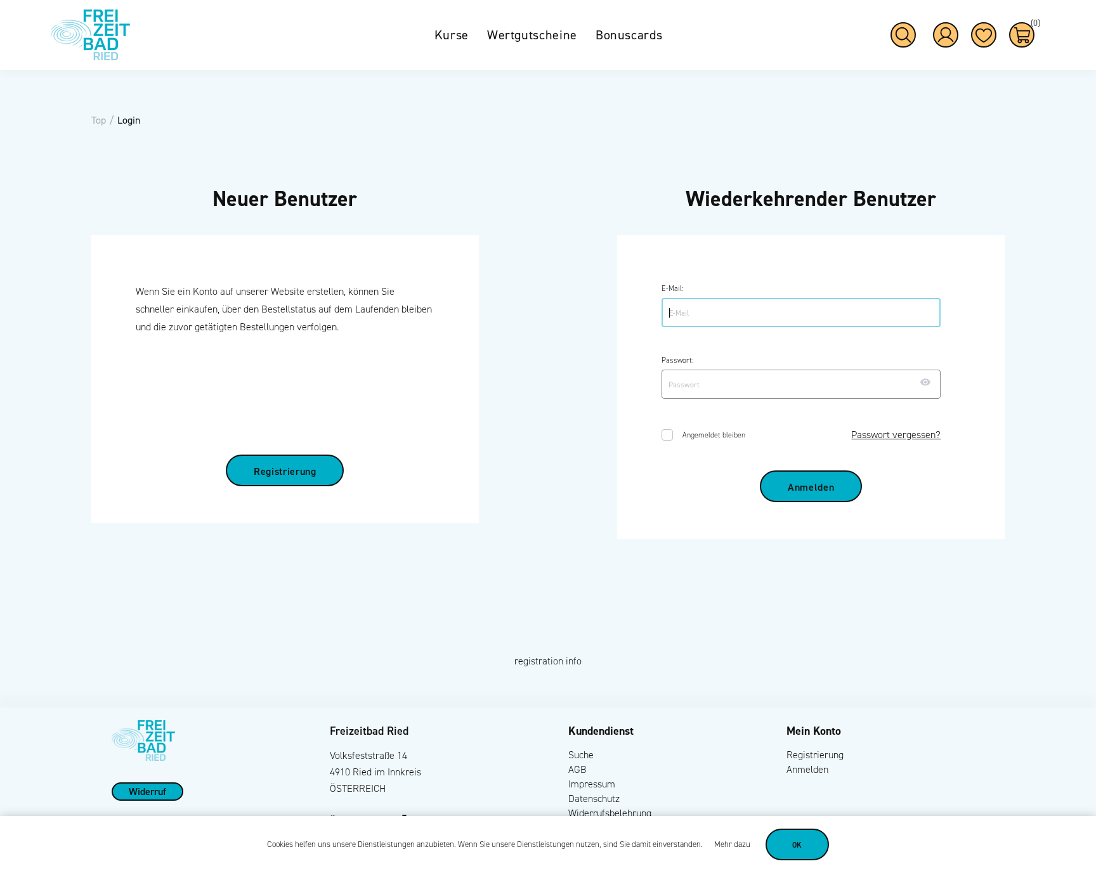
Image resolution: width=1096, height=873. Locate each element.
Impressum (591, 784)
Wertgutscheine (532, 34)
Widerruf (147, 791)
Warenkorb (1032, 25)
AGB (577, 769)
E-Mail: (672, 288)
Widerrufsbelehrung (609, 813)
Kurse (451, 34)
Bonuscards (629, 34)
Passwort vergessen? (896, 435)
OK (797, 845)
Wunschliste (983, 35)
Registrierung (815, 755)
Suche (581, 755)
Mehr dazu (732, 844)
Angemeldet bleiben (713, 434)
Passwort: (677, 360)
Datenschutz (594, 798)
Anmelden (807, 769)
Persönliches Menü (945, 35)
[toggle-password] (925, 382)
